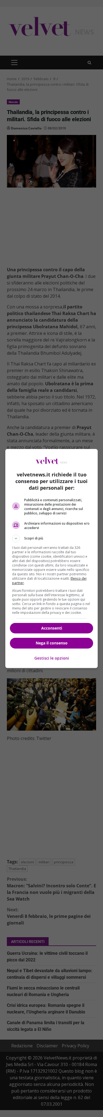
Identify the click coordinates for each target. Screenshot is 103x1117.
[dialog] (51, 558)
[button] (51, 538)
